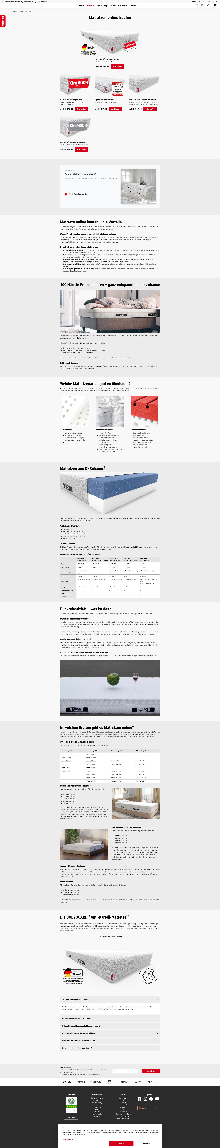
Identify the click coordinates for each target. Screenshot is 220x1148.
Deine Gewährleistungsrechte (123, 1116)
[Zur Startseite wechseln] (3, 21)
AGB (123, 1109)
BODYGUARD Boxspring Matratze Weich (73, 142)
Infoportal (97, 1116)
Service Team (123, 1098)
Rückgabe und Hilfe (123, 1118)
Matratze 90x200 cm (91, 761)
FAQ (209, 1)
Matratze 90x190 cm (66, 761)
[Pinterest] (151, 1099)
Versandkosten (122, 1100)
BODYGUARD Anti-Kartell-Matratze (107, 59)
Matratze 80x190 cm (66, 757)
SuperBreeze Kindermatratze (104, 99)
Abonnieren (151, 1071)
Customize (146, 1143)
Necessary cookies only (79, 1134)
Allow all (121, 1143)
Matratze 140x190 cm (66, 771)
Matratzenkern (97, 1100)
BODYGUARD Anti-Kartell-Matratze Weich (142, 99)
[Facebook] (139, 1099)
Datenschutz (123, 1112)
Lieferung (123, 1103)
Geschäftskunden (123, 1105)
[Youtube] (157, 1099)
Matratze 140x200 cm (91, 771)
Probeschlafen (97, 1107)
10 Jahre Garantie (73, 549)
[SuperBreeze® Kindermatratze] (110, 84)
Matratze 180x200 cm (91, 778)
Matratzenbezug (97, 1103)
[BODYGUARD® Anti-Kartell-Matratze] (110, 43)
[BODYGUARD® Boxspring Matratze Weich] (75, 127)
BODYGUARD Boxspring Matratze (71, 99)
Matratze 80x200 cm (91, 757)
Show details (67, 1139)
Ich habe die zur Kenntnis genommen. (81, 1074)
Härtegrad (199, 1)
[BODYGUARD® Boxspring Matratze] (75, 84)
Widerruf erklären (71, 1117)
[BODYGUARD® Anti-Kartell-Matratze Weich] (144, 84)
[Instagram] (145, 1099)
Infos (204, 1)
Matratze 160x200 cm (91, 774)
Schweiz (144, 1108)
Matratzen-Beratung (97, 1098)
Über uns (97, 1112)
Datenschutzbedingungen (77, 1074)
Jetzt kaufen (117, 67)
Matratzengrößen (97, 1114)
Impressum (123, 1107)
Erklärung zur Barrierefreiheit (122, 1114)
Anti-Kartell (193, 1)
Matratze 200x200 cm (91, 781)
